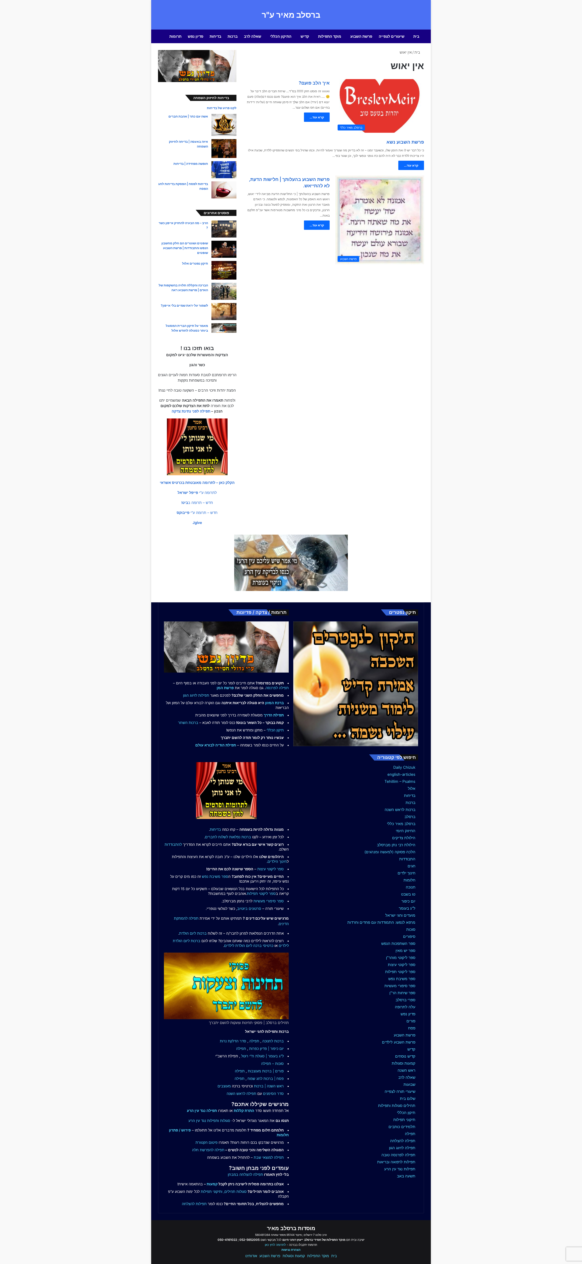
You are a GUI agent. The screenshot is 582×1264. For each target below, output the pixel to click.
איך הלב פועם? (314, 83)
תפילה (410, 1133)
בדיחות (215, 36)
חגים (411, 866)
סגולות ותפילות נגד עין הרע (209, 1120)
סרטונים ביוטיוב (249, 908)
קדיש (305, 36)
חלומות (409, 880)
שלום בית (407, 1098)
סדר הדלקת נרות (233, 1041)
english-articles (401, 774)
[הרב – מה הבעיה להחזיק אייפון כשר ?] (223, 229)
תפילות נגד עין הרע (399, 1169)
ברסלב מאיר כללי (401, 823)
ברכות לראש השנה (400, 809)
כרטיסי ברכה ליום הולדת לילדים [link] (248, 945)
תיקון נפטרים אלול (195, 263)
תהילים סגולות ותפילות (396, 1105)
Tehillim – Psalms (399, 781)
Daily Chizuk (404, 767)
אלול (411, 788)
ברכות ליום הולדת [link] (193, 933)
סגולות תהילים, (235, 1191)
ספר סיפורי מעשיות (399, 986)
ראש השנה (406, 1070)
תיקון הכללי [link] (275, 730)
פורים (410, 1021)
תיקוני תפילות (404, 1119)
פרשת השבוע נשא (405, 142)
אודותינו (251, 1256)
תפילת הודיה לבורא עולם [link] (215, 745)
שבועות (409, 1084)
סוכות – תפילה (272, 1063)
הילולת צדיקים (403, 838)
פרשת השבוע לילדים (398, 1042)
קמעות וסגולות (403, 1063)
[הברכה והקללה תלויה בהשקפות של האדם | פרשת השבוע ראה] (223, 291)
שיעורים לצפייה (391, 36)
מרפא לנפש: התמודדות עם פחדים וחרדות (381, 922)
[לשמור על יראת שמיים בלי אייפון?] (223, 311)
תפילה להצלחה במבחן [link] (245, 1174)
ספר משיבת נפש (401, 978)
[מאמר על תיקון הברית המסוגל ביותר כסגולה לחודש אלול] (223, 328)
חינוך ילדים (406, 873)
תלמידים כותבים (402, 1126)
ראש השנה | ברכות (269, 1086)
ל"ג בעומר (407, 908)
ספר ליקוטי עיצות (401, 964)
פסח (411, 1028)
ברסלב (409, 816)
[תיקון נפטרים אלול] (223, 270)
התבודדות (407, 859)
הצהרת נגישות (291, 1249)
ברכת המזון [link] (274, 703)
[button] (197, 482)
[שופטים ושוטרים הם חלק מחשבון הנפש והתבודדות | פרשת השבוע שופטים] (223, 249)
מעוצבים (224, 1086)
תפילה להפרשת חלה (208, 1150)
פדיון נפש (195, 36)
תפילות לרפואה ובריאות (396, 1162)
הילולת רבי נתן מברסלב (396, 845)
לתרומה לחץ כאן (275, 1244)
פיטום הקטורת (207, 1142)
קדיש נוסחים (405, 1056)
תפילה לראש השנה (241, 1093)
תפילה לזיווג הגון (402, 1148)
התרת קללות (244, 1110)
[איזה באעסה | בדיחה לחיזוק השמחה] (223, 148)
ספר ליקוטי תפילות (400, 971)
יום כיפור (408, 901)
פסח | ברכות (273, 1078)
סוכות (410, 929)
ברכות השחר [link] (188, 722)
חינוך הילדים (277, 861)
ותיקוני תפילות (211, 1191)
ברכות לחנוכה (273, 1041)
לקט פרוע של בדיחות (221, 108)
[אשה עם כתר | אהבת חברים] (223, 125)
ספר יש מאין (405, 950)
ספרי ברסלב (405, 1000)
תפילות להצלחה (194, 1203)
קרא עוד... (317, 117)
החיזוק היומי (405, 830)
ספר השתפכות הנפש (398, 943)
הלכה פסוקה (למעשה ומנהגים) (389, 852)
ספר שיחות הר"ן (402, 993)
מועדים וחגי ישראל (400, 915)
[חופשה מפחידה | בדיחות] (223, 169)
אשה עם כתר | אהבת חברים (188, 116)
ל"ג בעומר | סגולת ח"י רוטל (262, 1056)
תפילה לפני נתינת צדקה (191, 411)
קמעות (212, 1184)
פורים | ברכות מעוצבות (266, 1071)
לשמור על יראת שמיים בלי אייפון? (184, 305)
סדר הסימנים (273, 1093)
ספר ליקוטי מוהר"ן (400, 957)
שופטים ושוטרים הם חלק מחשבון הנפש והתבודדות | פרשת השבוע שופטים (184, 248)
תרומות (175, 36)
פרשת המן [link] (225, 688)
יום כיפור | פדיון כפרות (266, 1048)
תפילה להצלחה (402, 1141)
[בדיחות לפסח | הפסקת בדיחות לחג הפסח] (223, 189)
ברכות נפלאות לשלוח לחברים (228, 837)
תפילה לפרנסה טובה (398, 1155)
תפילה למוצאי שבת (269, 1157)
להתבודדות (173, 844)
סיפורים (409, 936)
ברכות (233, 36)
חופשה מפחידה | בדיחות (190, 163)
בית (416, 36)
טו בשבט (408, 894)
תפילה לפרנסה (277, 688)
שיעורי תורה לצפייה (400, 1091)
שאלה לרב (252, 36)
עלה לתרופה (405, 1007)
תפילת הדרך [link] (274, 715)
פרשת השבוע (361, 36)
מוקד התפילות (329, 36)
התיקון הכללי (280, 36)
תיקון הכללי (406, 1112)
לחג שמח (255, 1078)
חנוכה (410, 887)
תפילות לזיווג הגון (196, 695)
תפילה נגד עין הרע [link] (202, 1110)
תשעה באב (406, 1176)
